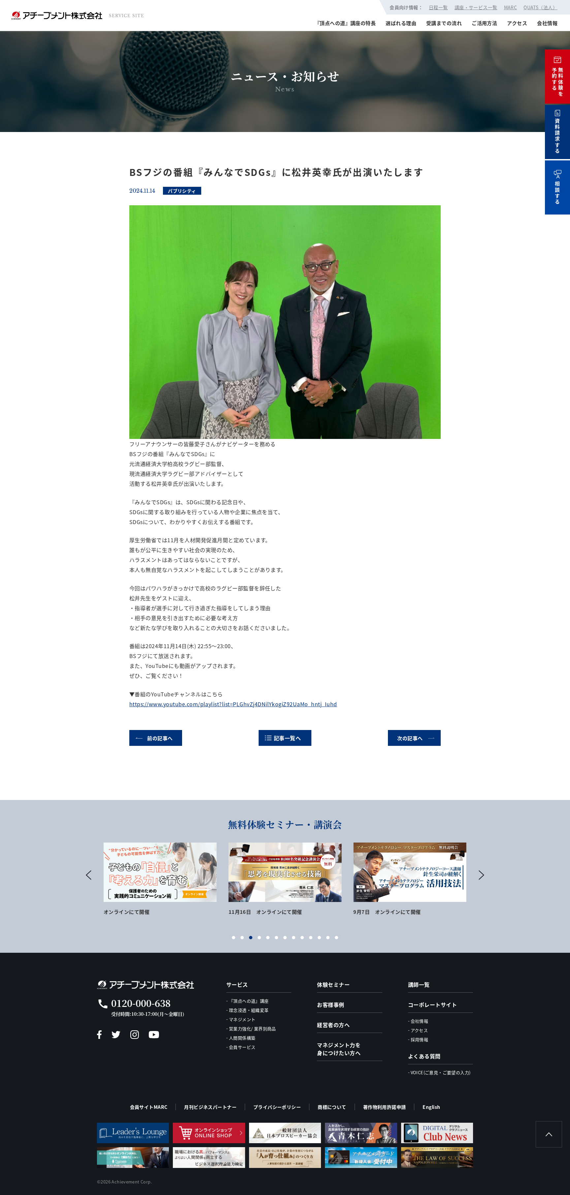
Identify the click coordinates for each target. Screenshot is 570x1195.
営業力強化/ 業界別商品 (252, 1028)
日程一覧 (438, 7)
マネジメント (242, 1019)
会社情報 (547, 22)
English (431, 1107)
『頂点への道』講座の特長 (345, 22)
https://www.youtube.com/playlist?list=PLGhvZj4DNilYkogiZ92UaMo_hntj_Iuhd (233, 704)
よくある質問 (424, 1056)
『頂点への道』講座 (249, 1001)
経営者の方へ (333, 1025)
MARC (510, 7)
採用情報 (419, 1039)
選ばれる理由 (401, 22)
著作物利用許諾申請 (384, 1107)
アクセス (517, 22)
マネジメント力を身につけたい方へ (339, 1049)
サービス (237, 984)
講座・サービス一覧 (476, 7)
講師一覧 (419, 984)
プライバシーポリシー (277, 1107)
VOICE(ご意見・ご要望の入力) (441, 1072)
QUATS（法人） (540, 7)
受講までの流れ (444, 22)
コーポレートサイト (432, 1005)
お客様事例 (330, 1005)
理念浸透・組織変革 (249, 1010)
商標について (332, 1107)
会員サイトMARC (149, 1107)
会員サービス (242, 1047)
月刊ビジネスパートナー (210, 1107)
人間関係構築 (242, 1038)
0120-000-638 (141, 1003)
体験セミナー (333, 984)
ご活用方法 (484, 22)
